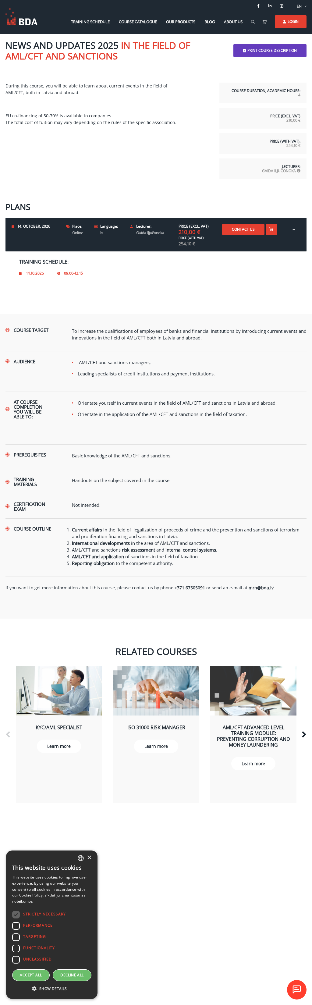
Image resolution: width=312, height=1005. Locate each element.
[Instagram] (281, 6)
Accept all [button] (31, 975)
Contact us (243, 229)
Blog (209, 21)
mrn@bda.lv (261, 588)
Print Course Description (272, 50)
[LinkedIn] (270, 6)
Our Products (180, 21)
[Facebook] (258, 6)
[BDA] (21, 16)
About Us (233, 21)
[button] (51, 989)
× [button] (89, 857)
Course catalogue (138, 21)
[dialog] (52, 925)
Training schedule (90, 21)
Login (293, 21)
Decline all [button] (71, 975)
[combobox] (81, 858)
